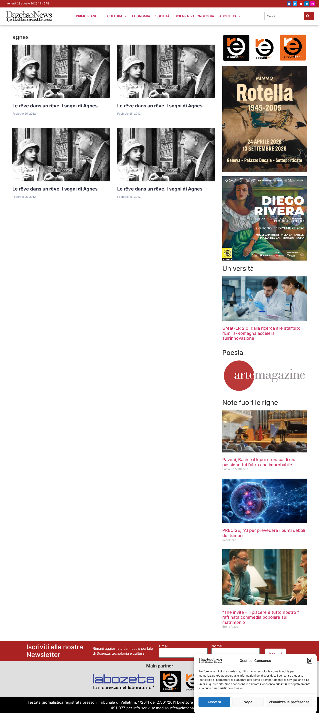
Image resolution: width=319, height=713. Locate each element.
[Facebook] (289, 3)
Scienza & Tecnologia (194, 16)
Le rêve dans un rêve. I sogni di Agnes (55, 106)
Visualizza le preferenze (289, 702)
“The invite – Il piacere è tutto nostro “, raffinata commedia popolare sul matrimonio (261, 617)
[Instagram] (312, 3)
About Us (227, 16)
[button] (309, 660)
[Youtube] (300, 3)
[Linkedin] (306, 3)
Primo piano (87, 16)
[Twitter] (295, 3)
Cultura (114, 16)
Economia (141, 16)
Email (164, 646)
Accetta (214, 702)
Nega (248, 702)
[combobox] (283, 16)
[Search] (309, 16)
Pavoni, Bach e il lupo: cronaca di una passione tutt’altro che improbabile (259, 462)
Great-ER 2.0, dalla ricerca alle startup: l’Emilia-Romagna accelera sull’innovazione (261, 333)
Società (162, 16)
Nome (216, 646)
